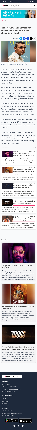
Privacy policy (6, 384)
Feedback (5, 408)
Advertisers (5, 401)
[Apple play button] (25, 420)
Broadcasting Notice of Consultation (12, 413)
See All (34, 147)
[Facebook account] (22, 426)
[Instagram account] (14, 426)
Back (5, 21)
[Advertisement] (18, 233)
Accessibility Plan (7, 410)
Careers (4, 403)
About (4, 398)
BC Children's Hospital (8, 415)
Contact (4, 406)
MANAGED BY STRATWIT (9, 391)
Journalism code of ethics (9, 386)
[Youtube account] (18, 426)
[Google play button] (11, 420)
